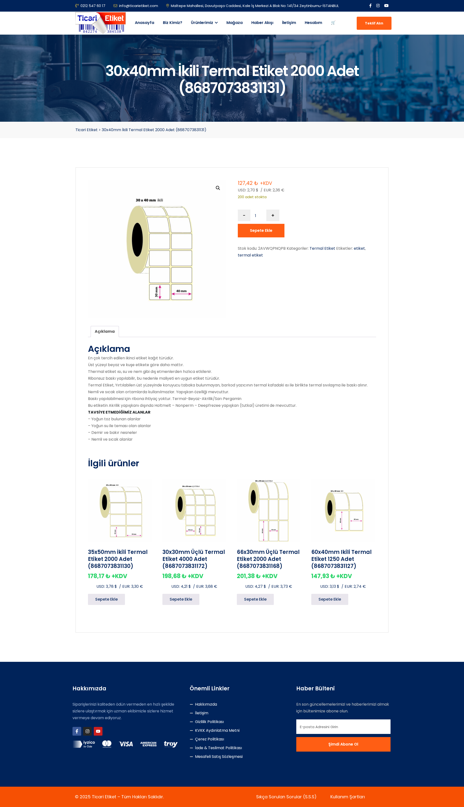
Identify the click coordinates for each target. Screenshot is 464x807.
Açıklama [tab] (105, 331)
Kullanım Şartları (347, 797)
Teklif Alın (374, 23)
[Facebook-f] (76, 731)
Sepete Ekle (261, 230)
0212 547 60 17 (92, 5)
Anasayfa (144, 22)
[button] (218, 188)
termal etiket (250, 255)
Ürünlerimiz (202, 22)
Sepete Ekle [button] (106, 599)
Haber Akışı (262, 22)
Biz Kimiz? (172, 22)
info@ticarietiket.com (138, 5)
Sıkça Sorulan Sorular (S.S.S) (286, 797)
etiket (359, 248)
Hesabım (313, 22)
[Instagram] (87, 731)
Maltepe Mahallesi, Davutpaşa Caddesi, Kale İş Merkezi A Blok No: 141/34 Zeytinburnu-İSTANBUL (255, 5)
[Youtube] (98, 731)
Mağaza (234, 22)
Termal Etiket (322, 248)
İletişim (289, 22)
